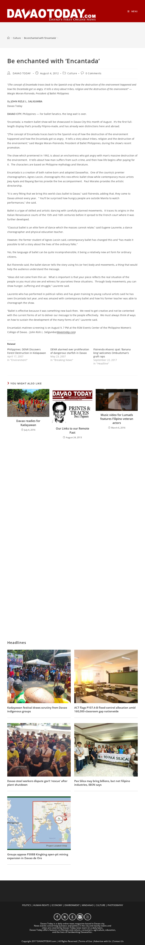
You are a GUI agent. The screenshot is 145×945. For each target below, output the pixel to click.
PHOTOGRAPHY (115, 905)
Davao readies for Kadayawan (28, 423)
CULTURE (100, 905)
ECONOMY (57, 905)
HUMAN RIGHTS (41, 905)
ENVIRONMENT (72, 905)
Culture (72, 73)
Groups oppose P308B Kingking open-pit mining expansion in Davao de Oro (37, 856)
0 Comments (94, 73)
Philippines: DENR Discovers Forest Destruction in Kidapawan (26, 351)
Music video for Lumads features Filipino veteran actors (116, 419)
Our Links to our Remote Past (72, 430)
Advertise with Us (102, 941)
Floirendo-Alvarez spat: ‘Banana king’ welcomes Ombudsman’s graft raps (112, 353)
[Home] (8, 38)
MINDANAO (88, 905)
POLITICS (26, 905)
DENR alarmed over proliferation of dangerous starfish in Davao (69, 351)
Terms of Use (85, 941)
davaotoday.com (66, 332)
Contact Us (118, 941)
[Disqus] (72, 488)
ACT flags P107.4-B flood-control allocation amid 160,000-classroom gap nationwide (104, 709)
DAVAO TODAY (22, 73)
